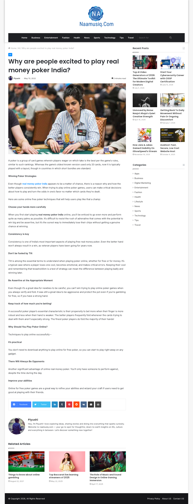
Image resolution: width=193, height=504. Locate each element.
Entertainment (51, 37)
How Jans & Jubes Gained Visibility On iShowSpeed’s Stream (145, 148)
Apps (136, 173)
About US (166, 498)
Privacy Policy (153, 498)
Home (24, 37)
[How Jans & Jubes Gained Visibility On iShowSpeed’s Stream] (145, 135)
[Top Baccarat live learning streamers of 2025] (67, 461)
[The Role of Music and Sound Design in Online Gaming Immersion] (108, 461)
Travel (131, 37)
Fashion (66, 37)
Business (36, 37)
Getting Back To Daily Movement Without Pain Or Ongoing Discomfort (172, 115)
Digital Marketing (142, 183)
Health (77, 37)
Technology (109, 37)
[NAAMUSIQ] (96, 16)
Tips (122, 37)
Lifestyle (138, 201)
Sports (97, 37)
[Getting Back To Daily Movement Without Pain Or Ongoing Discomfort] (172, 100)
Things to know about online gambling (24, 476)
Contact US (178, 498)
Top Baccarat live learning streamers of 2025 (63, 476)
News (87, 37)
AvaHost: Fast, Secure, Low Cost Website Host (169, 148)
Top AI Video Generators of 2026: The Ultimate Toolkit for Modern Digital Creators (144, 78)
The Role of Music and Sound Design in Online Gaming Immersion (105, 477)
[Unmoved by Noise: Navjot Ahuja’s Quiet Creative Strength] (145, 100)
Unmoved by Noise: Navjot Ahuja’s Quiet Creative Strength (144, 113)
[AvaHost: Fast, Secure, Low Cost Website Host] (172, 135)
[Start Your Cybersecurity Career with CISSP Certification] (172, 62)
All (19, 48)
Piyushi (17, 78)
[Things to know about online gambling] (26, 461)
